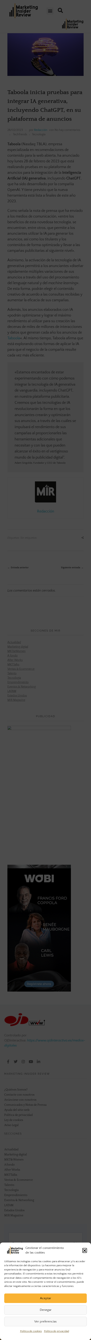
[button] (85, 1250)
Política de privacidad (56, 1331)
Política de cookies (31, 1331)
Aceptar (45, 1298)
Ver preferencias (45, 1321)
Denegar (45, 1310)
